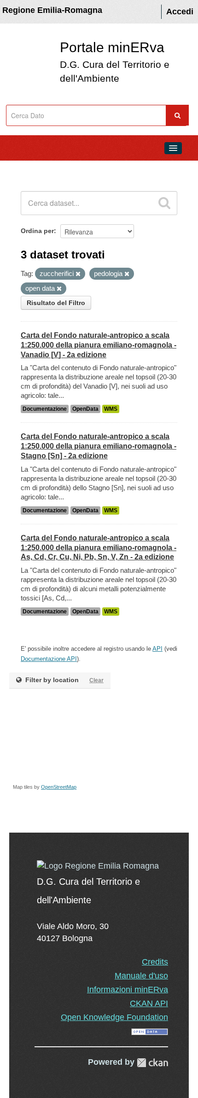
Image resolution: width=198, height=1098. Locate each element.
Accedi (179, 11)
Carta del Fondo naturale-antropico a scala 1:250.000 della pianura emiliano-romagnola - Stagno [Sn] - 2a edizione (98, 446)
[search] (164, 203)
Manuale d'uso (141, 975)
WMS (110, 409)
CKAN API (149, 1003)
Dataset (25, 169)
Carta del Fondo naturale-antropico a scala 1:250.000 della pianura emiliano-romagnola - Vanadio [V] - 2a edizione (98, 345)
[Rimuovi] (78, 274)
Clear (96, 680)
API (157, 648)
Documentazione (45, 409)
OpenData (85, 409)
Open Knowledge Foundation (114, 1017)
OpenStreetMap (58, 787)
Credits (155, 961)
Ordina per (37, 230)
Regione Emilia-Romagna (52, 10)
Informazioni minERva (127, 989)
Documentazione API (49, 658)
